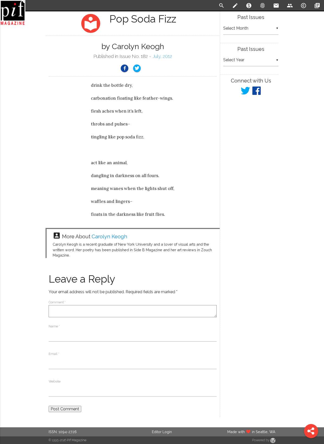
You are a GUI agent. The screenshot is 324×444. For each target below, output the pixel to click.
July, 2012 (162, 56)
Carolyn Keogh (109, 237)
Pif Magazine (76, 440)
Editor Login (162, 432)
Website (54, 381)
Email (54, 354)
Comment (57, 302)
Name (54, 326)
